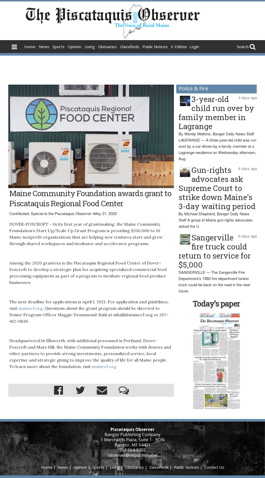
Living (90, 46)
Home (29, 46)
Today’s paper (216, 303)
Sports (58, 46)
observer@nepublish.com (132, 455)
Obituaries (107, 46)
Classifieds (129, 46)
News (44, 46)
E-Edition (179, 46)
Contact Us (214, 467)
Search (243, 46)
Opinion (74, 46)
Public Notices (155, 46)
